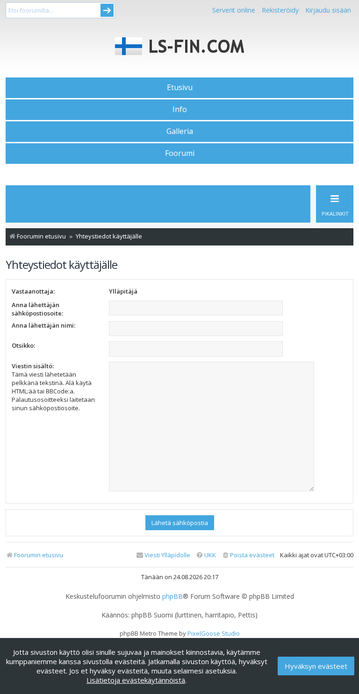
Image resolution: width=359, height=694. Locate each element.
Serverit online (233, 10)
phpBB (172, 596)
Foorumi (179, 153)
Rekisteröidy (280, 10)
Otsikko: (23, 345)
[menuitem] (248, 555)
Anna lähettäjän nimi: (43, 325)
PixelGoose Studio (213, 633)
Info (179, 109)
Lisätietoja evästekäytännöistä (135, 680)
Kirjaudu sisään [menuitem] (328, 10)
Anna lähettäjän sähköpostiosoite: (37, 309)
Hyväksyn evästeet (316, 666)
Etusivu (180, 87)
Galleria (179, 131)
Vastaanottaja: (33, 291)
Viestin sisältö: (33, 366)
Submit (107, 10)
